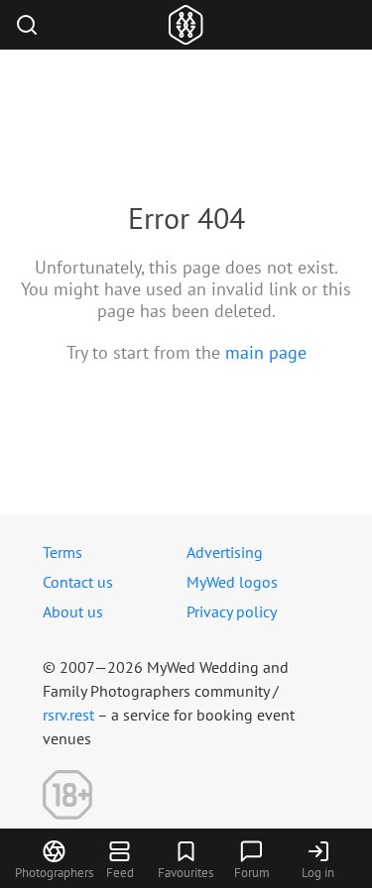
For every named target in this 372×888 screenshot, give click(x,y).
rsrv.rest (68, 714)
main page (266, 352)
